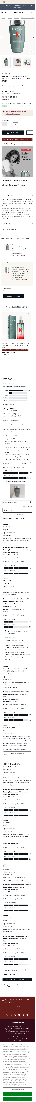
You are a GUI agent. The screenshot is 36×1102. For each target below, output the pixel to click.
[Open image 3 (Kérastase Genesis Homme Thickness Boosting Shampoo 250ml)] (27, 62)
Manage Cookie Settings (17, 1089)
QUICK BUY (16, 358)
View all (30, 103)
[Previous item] (3, 336)
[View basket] (32, 12)
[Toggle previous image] (1, 37)
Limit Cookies (17, 1094)
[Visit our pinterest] (27, 1015)
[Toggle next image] (33, 37)
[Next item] (31, 336)
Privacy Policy (12, 1085)
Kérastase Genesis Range (28, 18)
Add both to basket (13, 296)
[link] (29, 12)
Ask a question (16, 93)
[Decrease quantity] (4, 124)
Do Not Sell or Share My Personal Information (17, 1039)
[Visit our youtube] (19, 1015)
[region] (17, 1072)
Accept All (17, 1098)
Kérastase (16, 18)
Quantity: (5, 120)
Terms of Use (22, 1085)
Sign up (17, 1006)
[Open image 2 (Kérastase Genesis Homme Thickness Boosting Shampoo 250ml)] (17, 62)
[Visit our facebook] (7, 1015)
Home (3, 18)
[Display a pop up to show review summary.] (14, 352)
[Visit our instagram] (15, 1015)
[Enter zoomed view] (31, 51)
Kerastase (6, 74)
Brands (10, 18)
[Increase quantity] (15, 124)
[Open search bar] (5, 12)
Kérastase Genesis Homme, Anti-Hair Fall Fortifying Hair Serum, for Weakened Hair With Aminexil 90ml (15, 345)
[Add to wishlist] (29, 132)
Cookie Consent (17, 1037)
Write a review (6, 93)
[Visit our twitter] (11, 1015)
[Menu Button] (2, 12)
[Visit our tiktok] (23, 1015)
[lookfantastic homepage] (17, 12)
